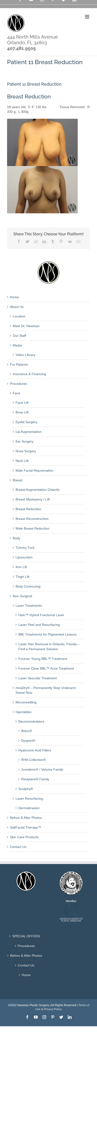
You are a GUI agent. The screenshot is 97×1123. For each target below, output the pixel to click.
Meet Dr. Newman (26, 326)
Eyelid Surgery (26, 422)
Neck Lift (22, 461)
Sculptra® (25, 789)
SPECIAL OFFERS (26, 936)
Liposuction (24, 557)
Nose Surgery (26, 451)
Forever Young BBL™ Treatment (42, 659)
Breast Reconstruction (32, 519)
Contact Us (18, 847)
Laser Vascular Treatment (37, 678)
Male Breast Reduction (32, 528)
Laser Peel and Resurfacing (39, 625)
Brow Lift (22, 412)
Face (16, 393)
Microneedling (26, 702)
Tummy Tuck (25, 547)
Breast (17, 480)
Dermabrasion (29, 808)
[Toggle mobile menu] (87, 16)
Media (17, 345)
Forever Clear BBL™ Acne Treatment (46, 668)
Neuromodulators (31, 721)
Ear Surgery (24, 441)
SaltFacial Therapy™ (25, 827)
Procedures (18, 384)
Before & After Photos (26, 818)
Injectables (24, 712)
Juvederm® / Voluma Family (42, 769)
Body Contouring (28, 586)
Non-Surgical (22, 596)
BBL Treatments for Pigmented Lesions (47, 634)
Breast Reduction (28, 509)
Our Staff (19, 336)
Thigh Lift (22, 577)
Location (19, 316)
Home (14, 297)
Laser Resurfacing (29, 798)
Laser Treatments (29, 605)
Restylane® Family (35, 779)
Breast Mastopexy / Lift (33, 499)
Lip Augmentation (28, 432)
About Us (17, 307)
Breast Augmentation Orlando (38, 489)
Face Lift (22, 402)
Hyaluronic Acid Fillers (34, 750)
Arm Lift (21, 567)
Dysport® (28, 740)
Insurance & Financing (29, 374)
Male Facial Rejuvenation (34, 470)
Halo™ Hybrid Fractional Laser (41, 615)
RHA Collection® (33, 760)
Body (16, 538)
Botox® (26, 731)
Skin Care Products (24, 837)
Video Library (25, 355)
